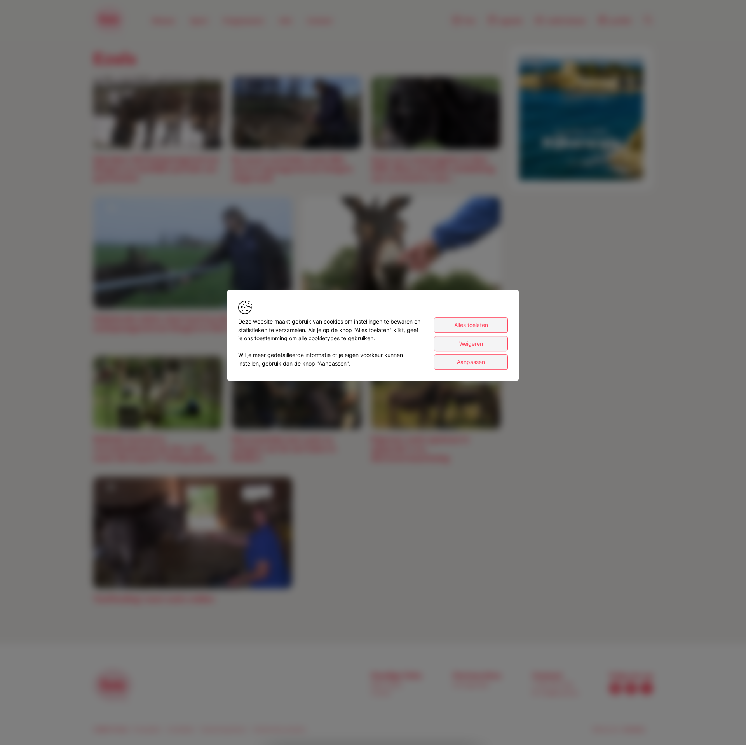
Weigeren (471, 343)
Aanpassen (471, 362)
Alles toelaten (471, 325)
